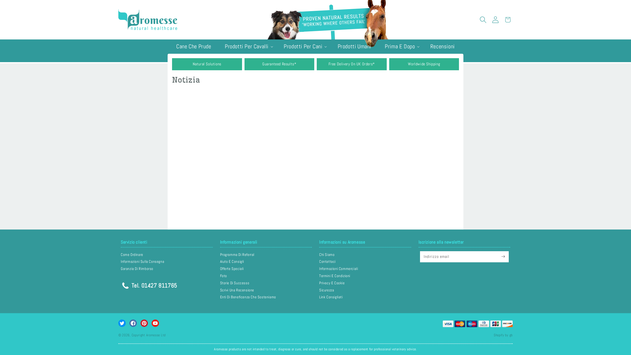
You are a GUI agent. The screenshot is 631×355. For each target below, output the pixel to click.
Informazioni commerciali (338, 268)
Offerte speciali (232, 268)
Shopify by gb (503, 335)
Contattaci (327, 261)
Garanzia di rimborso (137, 268)
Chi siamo (326, 254)
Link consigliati (331, 297)
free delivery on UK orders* (352, 64)
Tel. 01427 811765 (153, 285)
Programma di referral (237, 254)
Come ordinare (132, 254)
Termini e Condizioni (334, 275)
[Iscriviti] (503, 256)
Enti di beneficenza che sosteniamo (248, 297)
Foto (223, 275)
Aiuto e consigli (232, 261)
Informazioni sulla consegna (142, 261)
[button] (483, 20)
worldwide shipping (424, 64)
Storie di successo (234, 283)
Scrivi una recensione (237, 290)
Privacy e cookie (332, 283)
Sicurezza (326, 290)
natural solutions (207, 64)
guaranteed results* (279, 64)
